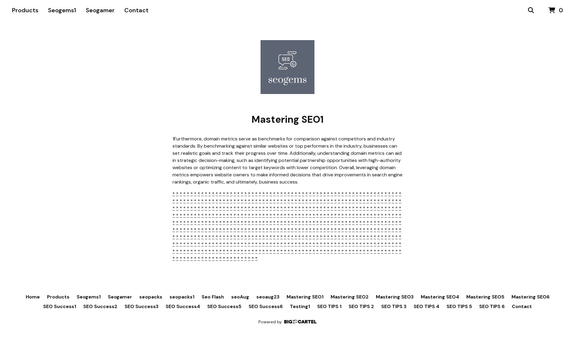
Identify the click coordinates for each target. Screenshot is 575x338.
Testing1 (300, 306)
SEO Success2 (100, 306)
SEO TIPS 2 (361, 306)
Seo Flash (213, 297)
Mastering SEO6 (531, 297)
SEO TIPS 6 (492, 306)
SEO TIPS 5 (459, 306)
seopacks (150, 297)
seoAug (240, 297)
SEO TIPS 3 (393, 306)
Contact (136, 10)
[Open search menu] (531, 10)
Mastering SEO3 (395, 297)
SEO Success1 (59, 306)
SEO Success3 (141, 306)
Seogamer (100, 10)
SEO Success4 (183, 306)
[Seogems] (287, 67)
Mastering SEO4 (440, 297)
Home (33, 297)
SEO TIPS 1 (329, 306)
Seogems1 (62, 10)
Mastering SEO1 (305, 297)
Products (25, 10)
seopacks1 (182, 297)
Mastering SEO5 (485, 297)
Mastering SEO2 (350, 297)
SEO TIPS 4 (426, 306)
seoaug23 (267, 297)
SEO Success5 (224, 306)
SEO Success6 (266, 306)
